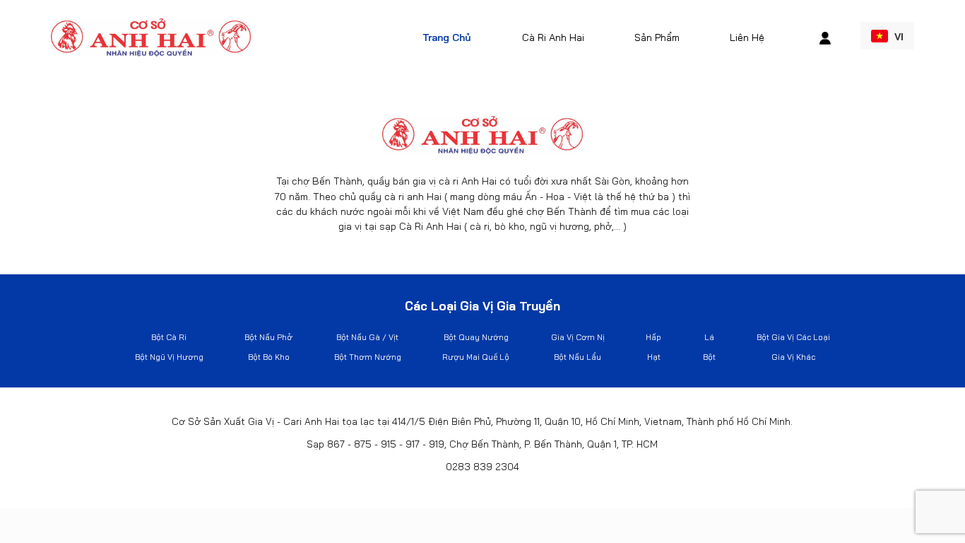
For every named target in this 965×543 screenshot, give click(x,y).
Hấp (653, 337)
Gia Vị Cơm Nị (578, 337)
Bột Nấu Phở (268, 337)
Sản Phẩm (657, 37)
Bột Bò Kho (269, 357)
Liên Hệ (747, 37)
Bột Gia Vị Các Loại (793, 337)
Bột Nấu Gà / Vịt (367, 337)
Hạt (654, 357)
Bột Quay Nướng (476, 337)
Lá (709, 337)
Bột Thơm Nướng (367, 357)
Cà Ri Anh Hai (553, 37)
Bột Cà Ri (169, 337)
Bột (709, 357)
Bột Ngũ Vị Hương (169, 357)
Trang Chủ (446, 37)
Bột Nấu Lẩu (577, 357)
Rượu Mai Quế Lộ (475, 357)
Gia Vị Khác (793, 357)
